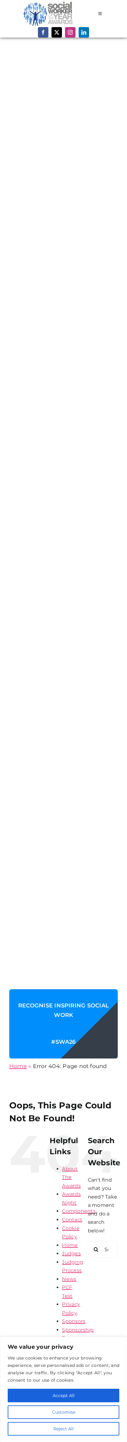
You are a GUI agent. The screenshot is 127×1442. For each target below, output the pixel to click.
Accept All (64, 1395)
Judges (71, 1253)
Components (78, 1211)
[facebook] (43, 32)
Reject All (63, 1429)
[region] (63, 1389)
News (69, 1279)
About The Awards (71, 1177)
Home (18, 1066)
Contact (72, 1220)
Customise (63, 1412)
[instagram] (70, 32)
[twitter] (56, 32)
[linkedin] (84, 32)
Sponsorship (78, 1330)
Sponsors (73, 1321)
